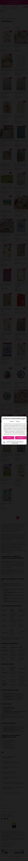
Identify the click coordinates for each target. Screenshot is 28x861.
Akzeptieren (21, 437)
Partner (18, 421)
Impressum (19, 440)
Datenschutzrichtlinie (11, 440)
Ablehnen (8, 437)
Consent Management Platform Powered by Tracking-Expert (15, 442)
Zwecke (12, 421)
